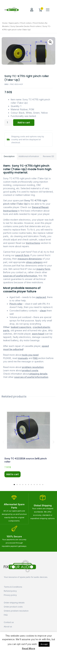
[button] (47, 9)
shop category (34, 262)
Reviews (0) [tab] (48, 156)
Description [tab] (9, 156)
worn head (38, 333)
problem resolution (33, 367)
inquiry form (43, 269)
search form (22, 255)
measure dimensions (30, 258)
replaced (41, 297)
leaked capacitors (21, 327)
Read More (28, 648)
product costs (30, 370)
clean (43, 310)
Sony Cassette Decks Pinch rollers (25, 26)
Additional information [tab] (29, 156)
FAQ (35, 358)
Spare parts (14, 23)
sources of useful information (20, 275)
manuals (23, 358)
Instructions (33, 243)
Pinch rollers (26, 23)
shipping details (38, 373)
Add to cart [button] (12, 474)
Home (4, 23)
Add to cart (24, 122)
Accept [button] (44, 644)
